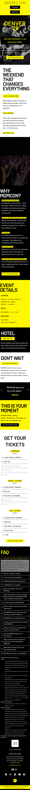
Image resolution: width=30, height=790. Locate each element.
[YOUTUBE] (19, 774)
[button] (2, 390)
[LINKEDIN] (15, 774)
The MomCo (13, 786)
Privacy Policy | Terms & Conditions (15, 788)
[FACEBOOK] (6, 774)
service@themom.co (18, 697)
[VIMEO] (24, 774)
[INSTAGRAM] (10, 774)
